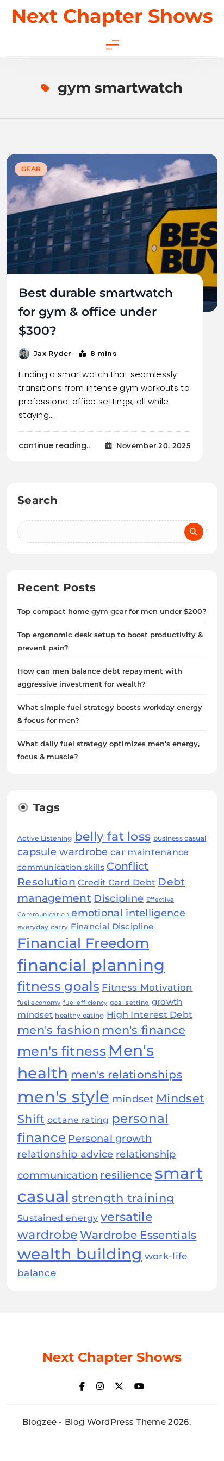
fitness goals (58, 986)
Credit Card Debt (116, 882)
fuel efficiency (85, 1002)
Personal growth (110, 1138)
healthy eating (79, 1015)
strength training (123, 1198)
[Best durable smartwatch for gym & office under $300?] (112, 233)
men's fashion (58, 1030)
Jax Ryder (52, 353)
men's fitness (61, 1051)
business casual (180, 838)
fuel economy (39, 1002)
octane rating (78, 1120)
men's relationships (126, 1074)
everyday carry (42, 927)
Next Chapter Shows (112, 16)
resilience (126, 1174)
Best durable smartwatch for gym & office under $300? (95, 312)
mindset (133, 1099)
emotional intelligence (128, 913)
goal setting (130, 1002)
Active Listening (44, 838)
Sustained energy (57, 1217)
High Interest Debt (149, 1015)
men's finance (143, 1030)
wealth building (79, 1254)
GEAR (31, 169)
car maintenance (149, 851)
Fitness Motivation (147, 987)
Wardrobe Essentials (138, 1235)
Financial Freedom (83, 943)
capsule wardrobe (62, 851)
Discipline (119, 898)
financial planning (91, 964)
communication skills (60, 867)
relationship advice (65, 1154)
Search (37, 500)
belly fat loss (112, 836)
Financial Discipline (112, 926)
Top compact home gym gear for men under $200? (112, 611)
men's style (63, 1096)
